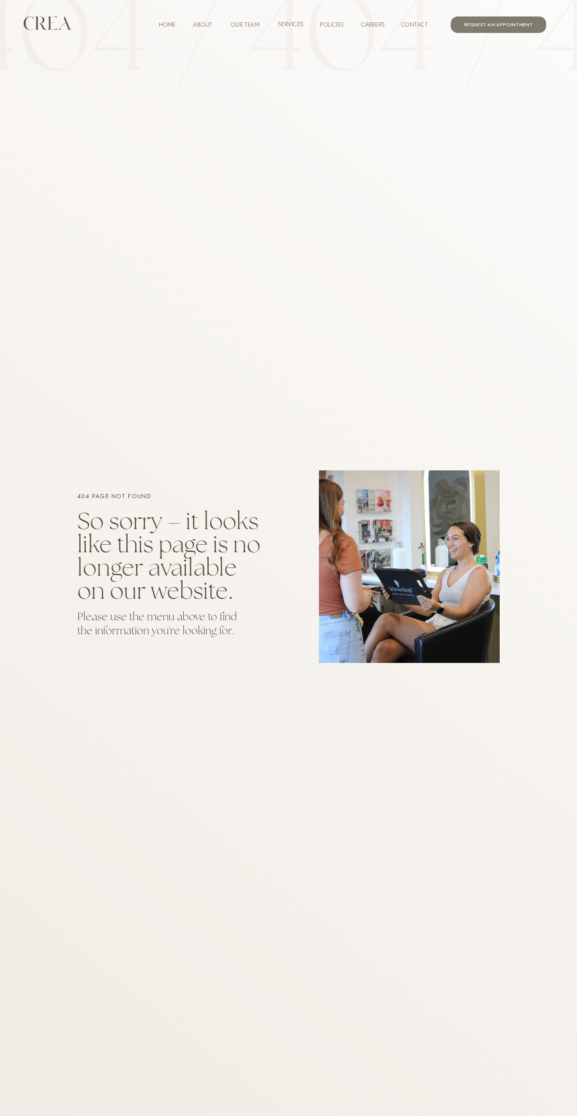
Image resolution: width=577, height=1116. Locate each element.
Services (291, 24)
